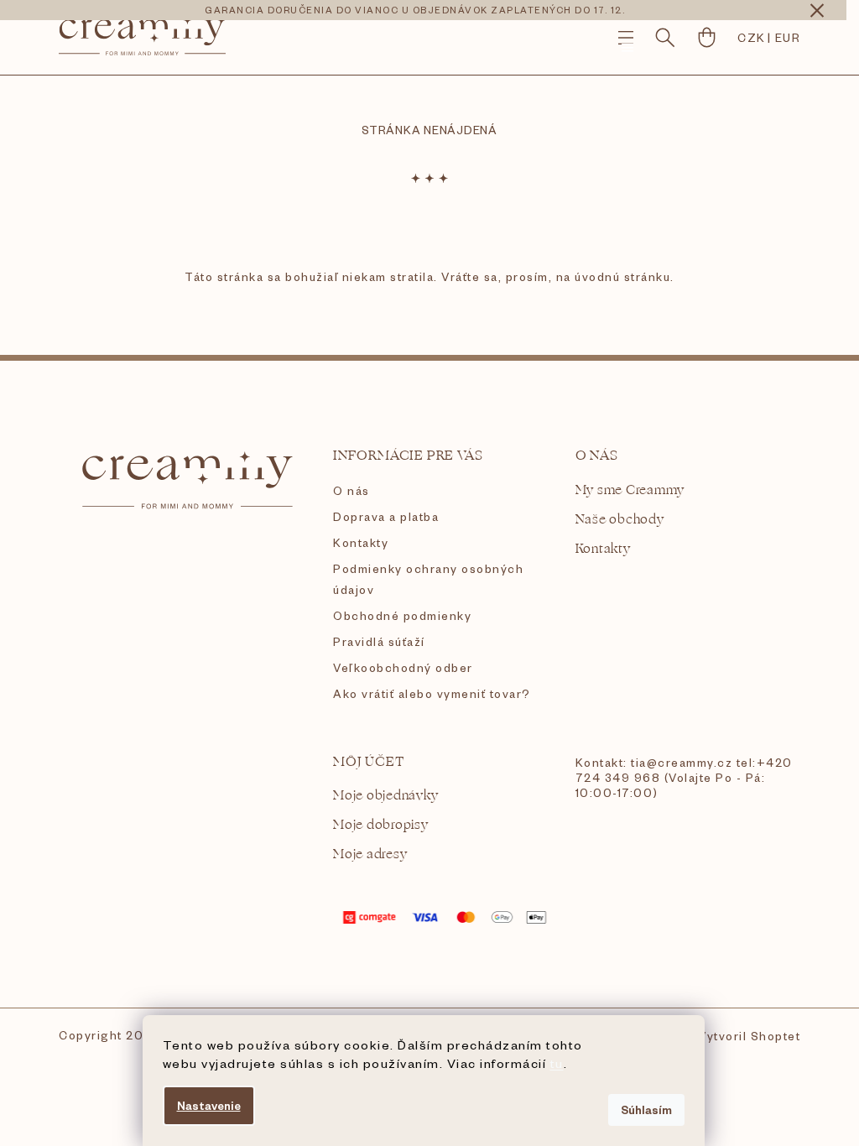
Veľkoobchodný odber (403, 667)
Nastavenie (209, 1105)
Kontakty (360, 542)
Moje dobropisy (381, 825)
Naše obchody (619, 519)
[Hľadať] (665, 38)
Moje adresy (370, 854)
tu (557, 1062)
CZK (751, 37)
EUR (788, 37)
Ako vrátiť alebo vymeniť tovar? (432, 693)
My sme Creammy (630, 490)
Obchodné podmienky (402, 615)
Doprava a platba (386, 516)
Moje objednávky (385, 795)
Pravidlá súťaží (379, 641)
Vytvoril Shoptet (749, 1036)
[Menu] (625, 37)
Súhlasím (646, 1109)
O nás (351, 490)
